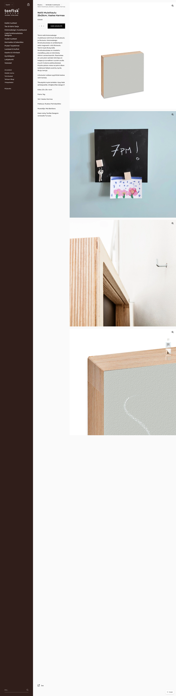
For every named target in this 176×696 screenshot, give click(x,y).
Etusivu (40, 5)
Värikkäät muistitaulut (53, 5)
